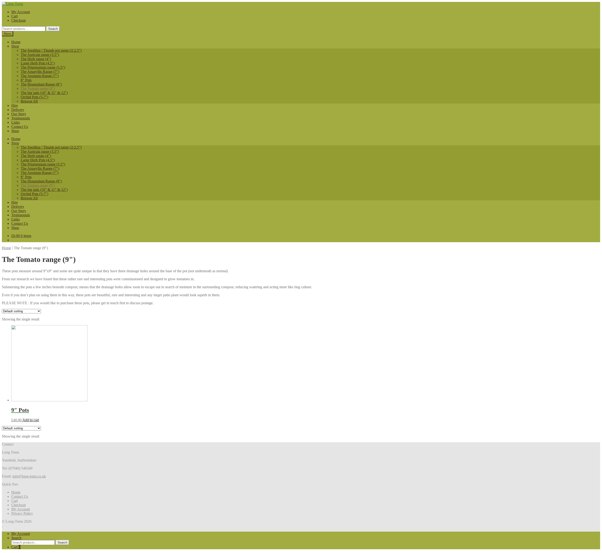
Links (15, 122)
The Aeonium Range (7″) (40, 76)
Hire (14, 105)
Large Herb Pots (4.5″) (38, 63)
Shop (15, 46)
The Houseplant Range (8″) (41, 84)
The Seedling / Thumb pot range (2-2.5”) (51, 50)
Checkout (18, 20)
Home (15, 42)
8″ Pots (26, 80)
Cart (14, 16)
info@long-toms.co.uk (29, 476)
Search (53, 29)
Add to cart (30, 420)
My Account (20, 12)
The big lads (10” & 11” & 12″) (44, 93)
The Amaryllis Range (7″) (40, 72)
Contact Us (19, 127)
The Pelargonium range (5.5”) (43, 67)
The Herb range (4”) (36, 59)
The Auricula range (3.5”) (40, 55)
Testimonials (20, 118)
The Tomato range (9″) (38, 89)
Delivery (17, 110)
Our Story (18, 114)
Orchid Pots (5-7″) (34, 97)
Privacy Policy (22, 513)
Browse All (29, 101)
